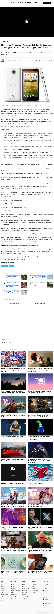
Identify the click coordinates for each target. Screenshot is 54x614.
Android (26, 109)
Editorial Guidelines (40, 303)
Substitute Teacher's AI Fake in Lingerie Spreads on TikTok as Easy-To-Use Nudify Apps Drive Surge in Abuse (40, 370)
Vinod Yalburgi (10, 59)
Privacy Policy (24, 590)
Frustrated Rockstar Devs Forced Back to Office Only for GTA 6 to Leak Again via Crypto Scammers (13, 370)
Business (3, 590)
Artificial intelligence (15, 596)
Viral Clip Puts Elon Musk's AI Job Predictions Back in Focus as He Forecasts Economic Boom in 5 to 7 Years (40, 527)
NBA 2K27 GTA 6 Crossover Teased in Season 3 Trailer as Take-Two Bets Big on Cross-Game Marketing (13, 527)
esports (12, 600)
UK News (3, 586)
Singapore (34, 588)
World (2, 584)
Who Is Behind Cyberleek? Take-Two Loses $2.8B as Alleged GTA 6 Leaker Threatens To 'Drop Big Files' (13, 415)
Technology (3, 596)
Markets (2, 588)
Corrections (24, 594)
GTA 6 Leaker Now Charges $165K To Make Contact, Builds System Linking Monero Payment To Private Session (40, 438)
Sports (2, 602)
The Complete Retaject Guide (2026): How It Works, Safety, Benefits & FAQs (12, 291)
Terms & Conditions (25, 588)
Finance (12, 592)
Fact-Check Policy (25, 598)
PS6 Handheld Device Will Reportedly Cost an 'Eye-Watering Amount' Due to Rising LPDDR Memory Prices (39, 461)
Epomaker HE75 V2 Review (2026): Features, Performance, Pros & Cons (39, 284)
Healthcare (13, 588)
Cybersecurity (14, 594)
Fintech (12, 604)
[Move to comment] (52, 60)
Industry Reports (14, 607)
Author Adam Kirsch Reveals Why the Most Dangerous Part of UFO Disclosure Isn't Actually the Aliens (13, 393)
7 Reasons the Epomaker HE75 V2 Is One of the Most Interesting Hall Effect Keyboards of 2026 (39, 276)
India (33, 586)
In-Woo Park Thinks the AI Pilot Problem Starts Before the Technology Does (13, 276)
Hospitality (13, 586)
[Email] (49, 60)
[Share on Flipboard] (44, 60)
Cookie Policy (24, 592)
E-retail (12, 584)
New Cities (13, 602)
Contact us (24, 586)
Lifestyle (2, 600)
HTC (47, 168)
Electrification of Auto (15, 590)
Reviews (2, 604)
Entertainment (3, 598)
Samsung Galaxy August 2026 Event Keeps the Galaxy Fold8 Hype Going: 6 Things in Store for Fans (12, 573)
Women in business (15, 598)
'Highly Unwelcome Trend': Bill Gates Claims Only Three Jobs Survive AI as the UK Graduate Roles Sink (40, 550)
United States (34, 592)
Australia (34, 584)
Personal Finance (4, 594)
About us (23, 584)
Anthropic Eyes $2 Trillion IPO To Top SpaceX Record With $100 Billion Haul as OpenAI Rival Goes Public (12, 484)
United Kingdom (35, 590)
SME (2, 592)
